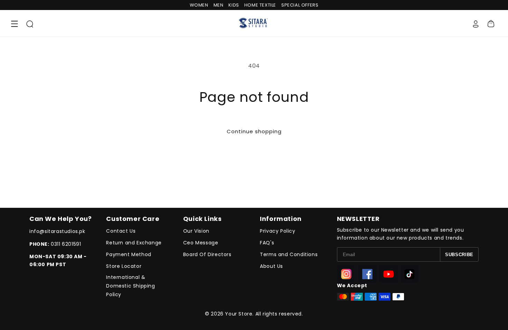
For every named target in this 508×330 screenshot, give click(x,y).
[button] (14, 23)
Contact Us (120, 230)
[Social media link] (346, 273)
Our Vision (196, 230)
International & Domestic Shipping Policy (130, 286)
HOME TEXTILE (260, 5)
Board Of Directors (207, 254)
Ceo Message (200, 242)
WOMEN (199, 5)
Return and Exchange (133, 242)
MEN (219, 5)
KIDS (233, 5)
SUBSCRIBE (459, 254)
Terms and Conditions (289, 254)
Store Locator (123, 266)
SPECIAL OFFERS (299, 5)
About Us (271, 266)
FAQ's (267, 242)
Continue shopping (254, 131)
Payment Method (128, 254)
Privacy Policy (277, 230)
